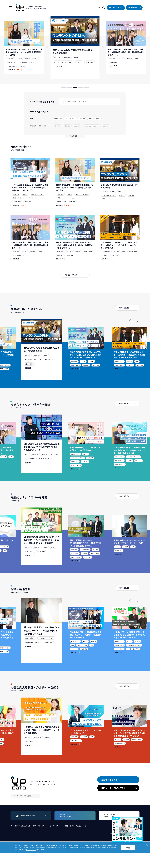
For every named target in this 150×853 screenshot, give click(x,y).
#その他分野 (37, 741)
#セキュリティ (74, 461)
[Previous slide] (130, 320)
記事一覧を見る (124, 308)
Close (141, 819)
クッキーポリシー (55, 826)
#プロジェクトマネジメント (62, 62)
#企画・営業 (10, 58)
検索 (103, 8)
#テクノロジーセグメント (77, 458)
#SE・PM (57, 58)
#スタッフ (117, 739)
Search (62, 101)
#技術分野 (35, 458)
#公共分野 (77, 251)
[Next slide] (137, 320)
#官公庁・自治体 (87, 251)
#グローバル (105, 255)
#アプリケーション (82, 645)
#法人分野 (19, 58)
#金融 (76, 58)
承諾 (128, 847)
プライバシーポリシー (40, 826)
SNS (99, 7)
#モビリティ (60, 255)
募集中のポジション (115, 8)
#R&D (26, 458)
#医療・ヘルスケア (11, 62)
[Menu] (11, 8)
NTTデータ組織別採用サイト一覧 (109, 816)
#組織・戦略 (28, 201)
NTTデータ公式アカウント (113, 787)
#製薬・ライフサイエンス (31, 58)
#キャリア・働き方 (113, 62)
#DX (5, 550)
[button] (63, 87)
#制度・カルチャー (30, 745)
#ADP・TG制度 (29, 462)
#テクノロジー (29, 555)
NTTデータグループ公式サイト (74, 826)
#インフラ (79, 62)
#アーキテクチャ (47, 458)
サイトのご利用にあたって (19, 826)
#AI (31, 62)
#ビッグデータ (23, 62)
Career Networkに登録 (27, 816)
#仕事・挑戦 (22, 66)
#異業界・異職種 (11, 66)
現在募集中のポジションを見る (65, 816)
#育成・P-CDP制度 (76, 557)
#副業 (47, 741)
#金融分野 (67, 58)
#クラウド (129, 460)
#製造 (123, 251)
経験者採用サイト (133, 8)
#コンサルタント (106, 251)
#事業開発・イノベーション (33, 647)
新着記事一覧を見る (71, 275)
